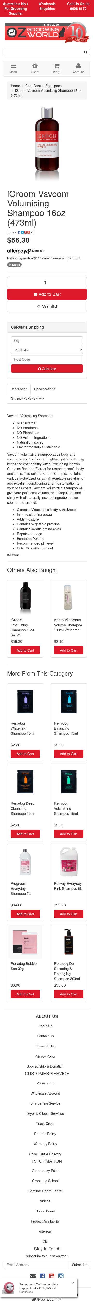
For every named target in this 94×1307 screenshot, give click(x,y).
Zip (45, 1241)
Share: (13, 232)
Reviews (17, 398)
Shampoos (53, 85)
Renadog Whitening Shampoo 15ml (22, 728)
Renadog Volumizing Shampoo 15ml (66, 808)
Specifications (44, 388)
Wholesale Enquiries (47, 6)
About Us (45, 1025)
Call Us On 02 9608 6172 (78, 6)
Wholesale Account (45, 1093)
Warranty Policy (45, 1143)
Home (15, 85)
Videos (45, 1201)
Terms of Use (45, 1046)
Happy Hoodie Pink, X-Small (37, 1288)
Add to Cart (49, 294)
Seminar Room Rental (45, 1190)
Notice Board (45, 1211)
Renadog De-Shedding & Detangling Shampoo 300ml (67, 971)
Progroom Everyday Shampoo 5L (21, 888)
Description (18, 388)
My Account (45, 1083)
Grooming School (45, 1180)
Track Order (45, 1123)
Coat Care (33, 85)
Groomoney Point (45, 1170)
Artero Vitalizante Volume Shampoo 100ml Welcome (68, 624)
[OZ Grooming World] (47, 30)
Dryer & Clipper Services (45, 1113)
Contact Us (45, 1035)
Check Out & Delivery (45, 1153)
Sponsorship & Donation (45, 1066)
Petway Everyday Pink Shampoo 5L (68, 886)
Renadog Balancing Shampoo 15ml (66, 728)
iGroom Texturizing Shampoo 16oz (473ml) (22, 627)
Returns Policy (45, 1133)
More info (37, 251)
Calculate (48, 368)
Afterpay (45, 1231)
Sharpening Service (45, 1103)
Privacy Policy (45, 1056)
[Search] (85, 52)
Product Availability (45, 1221)
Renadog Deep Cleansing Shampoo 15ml (22, 808)
